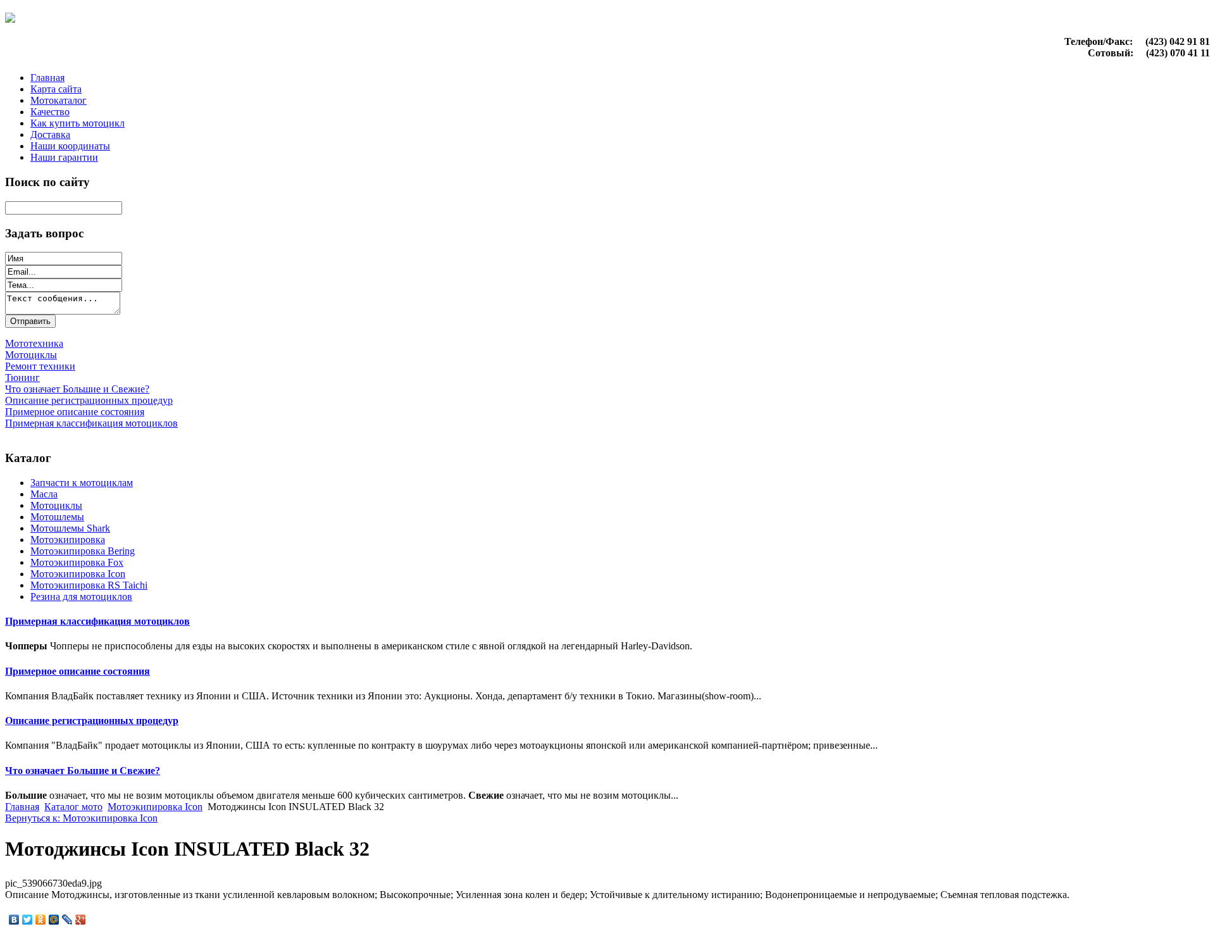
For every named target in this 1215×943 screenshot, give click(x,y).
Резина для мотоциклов (81, 596)
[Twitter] (27, 919)
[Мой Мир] (54, 919)
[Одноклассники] (40, 919)
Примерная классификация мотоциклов (97, 621)
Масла (44, 494)
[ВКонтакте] (14, 919)
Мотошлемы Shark (70, 528)
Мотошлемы (57, 516)
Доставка (50, 134)
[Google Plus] (80, 919)
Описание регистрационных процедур (91, 720)
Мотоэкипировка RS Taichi (88, 585)
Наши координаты (70, 146)
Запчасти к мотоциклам (81, 482)
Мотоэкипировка (67, 539)
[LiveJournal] (67, 919)
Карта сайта (56, 89)
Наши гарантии (64, 157)
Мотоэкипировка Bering (82, 551)
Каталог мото (73, 806)
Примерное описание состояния (77, 671)
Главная (47, 77)
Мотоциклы (56, 505)
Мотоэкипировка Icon (77, 573)
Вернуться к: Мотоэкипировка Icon (81, 818)
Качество (50, 111)
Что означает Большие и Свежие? (82, 770)
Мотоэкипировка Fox (76, 562)
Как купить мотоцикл (77, 123)
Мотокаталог (58, 100)
